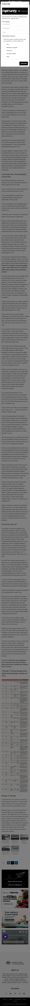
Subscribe (23, 63)
